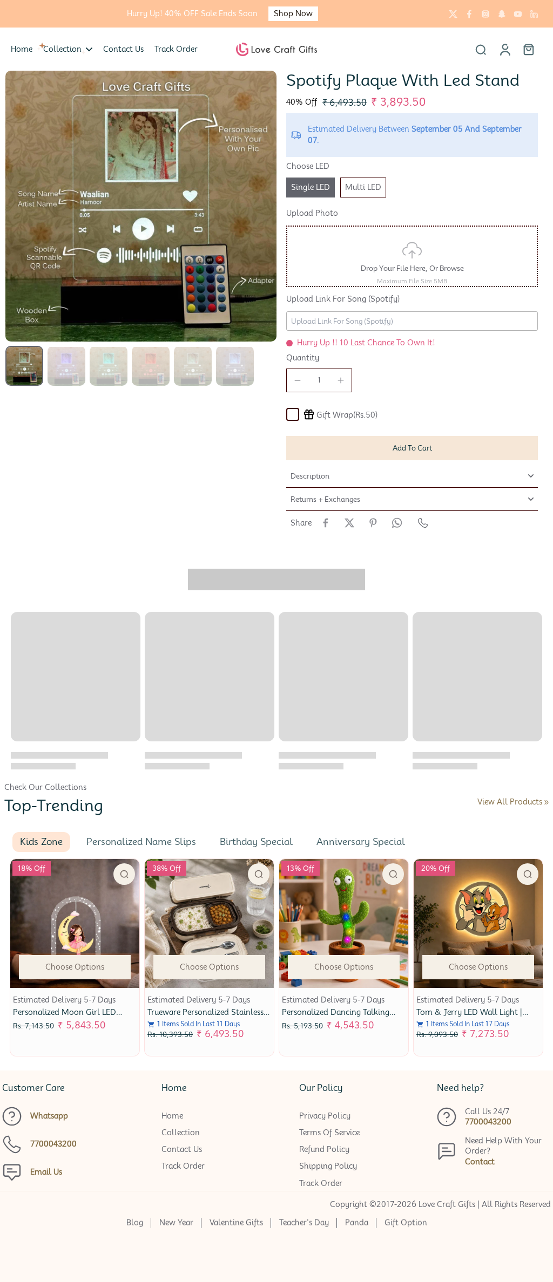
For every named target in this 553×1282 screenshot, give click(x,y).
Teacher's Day (304, 1222)
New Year (176, 1222)
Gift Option (406, 1222)
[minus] (297, 380)
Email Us (46, 1172)
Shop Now (293, 13)
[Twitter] (453, 14)
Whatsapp (49, 1115)
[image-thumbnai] (24, 366)
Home (172, 1115)
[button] (412, 448)
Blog (134, 1222)
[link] (546, 802)
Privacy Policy (324, 1115)
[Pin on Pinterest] (373, 523)
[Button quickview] (124, 874)
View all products (509, 801)
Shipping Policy (328, 1166)
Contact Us (181, 1149)
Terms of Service (329, 1132)
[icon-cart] (528, 49)
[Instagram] (485, 14)
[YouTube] (518, 14)
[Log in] (504, 49)
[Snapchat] (502, 14)
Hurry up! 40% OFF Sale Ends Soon (192, 13)
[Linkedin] (534, 14)
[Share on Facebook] (326, 523)
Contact (480, 1161)
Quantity (302, 357)
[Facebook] (469, 14)
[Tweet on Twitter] (349, 523)
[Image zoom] (140, 206)
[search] (481, 49)
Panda (356, 1222)
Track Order (183, 1166)
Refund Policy (324, 1149)
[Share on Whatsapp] (397, 523)
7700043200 (53, 1144)
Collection (180, 1132)
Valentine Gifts (236, 1222)
